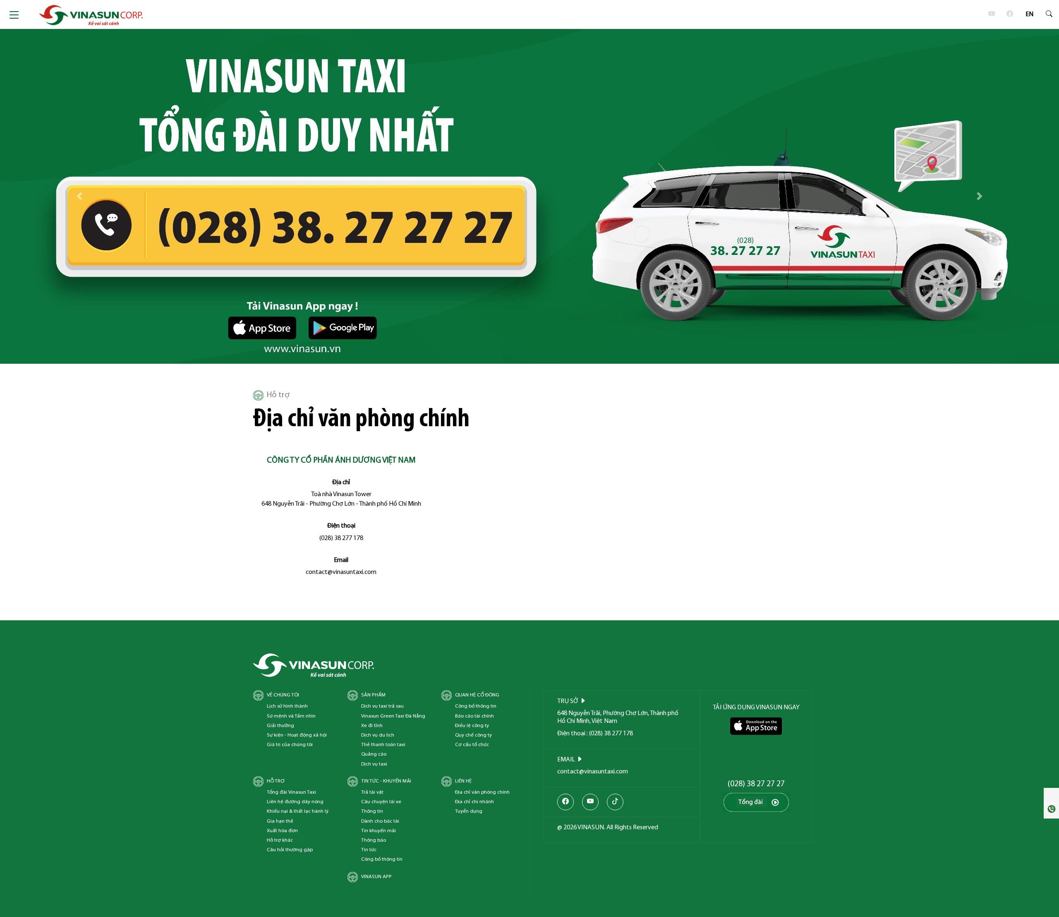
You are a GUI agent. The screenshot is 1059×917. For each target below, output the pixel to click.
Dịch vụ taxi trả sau (382, 706)
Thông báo (373, 840)
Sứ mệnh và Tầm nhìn (291, 716)
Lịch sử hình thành (287, 706)
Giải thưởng (280, 725)
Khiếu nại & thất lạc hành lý (297, 811)
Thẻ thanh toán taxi (383, 744)
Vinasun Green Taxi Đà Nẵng (393, 716)
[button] (79, 196)
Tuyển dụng (468, 811)
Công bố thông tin (475, 706)
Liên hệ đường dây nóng (295, 801)
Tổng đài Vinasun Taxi (291, 792)
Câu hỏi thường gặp (290, 849)
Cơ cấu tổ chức (472, 744)
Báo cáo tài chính (474, 716)
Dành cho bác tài (380, 821)
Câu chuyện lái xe (381, 801)
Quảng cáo (373, 754)
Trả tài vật (372, 792)
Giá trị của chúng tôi (290, 744)
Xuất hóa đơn (282, 830)
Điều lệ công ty (472, 725)
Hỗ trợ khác (280, 840)
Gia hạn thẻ (280, 821)
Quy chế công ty (473, 735)
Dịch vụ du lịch (377, 735)
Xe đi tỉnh (372, 725)
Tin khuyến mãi (378, 830)
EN (1029, 14)
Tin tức (368, 849)
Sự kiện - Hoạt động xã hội (297, 735)
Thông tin (372, 811)
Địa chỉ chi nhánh (474, 801)
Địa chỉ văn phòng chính (482, 792)
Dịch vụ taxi (374, 764)
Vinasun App (376, 876)
